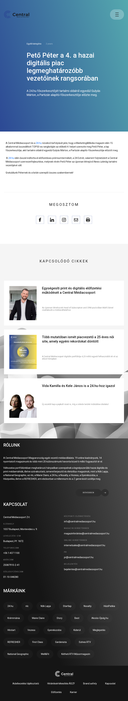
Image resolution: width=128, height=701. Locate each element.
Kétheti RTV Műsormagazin (75, 654)
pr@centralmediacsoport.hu (79, 557)
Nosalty (88, 606)
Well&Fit (45, 654)
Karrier (73, 692)
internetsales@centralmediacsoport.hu (84, 545)
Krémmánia (14, 618)
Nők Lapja (46, 606)
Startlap (67, 606)
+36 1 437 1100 (11, 553)
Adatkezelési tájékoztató (25, 683)
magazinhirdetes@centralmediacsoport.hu (86, 533)
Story (59, 618)
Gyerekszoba (54, 630)
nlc (27, 606)
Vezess (31, 630)
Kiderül (77, 630)
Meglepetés (99, 630)
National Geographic (18, 654)
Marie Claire (38, 618)
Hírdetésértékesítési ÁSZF (61, 683)
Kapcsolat (110, 683)
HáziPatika (109, 606)
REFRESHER (14, 642)
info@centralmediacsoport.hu (80, 521)
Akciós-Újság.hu (100, 618)
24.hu (39, 143)
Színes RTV (85, 642)
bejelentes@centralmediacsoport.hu (83, 569)
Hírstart (11, 630)
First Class (37, 642)
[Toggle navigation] (117, 14)
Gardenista (61, 642)
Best (76, 618)
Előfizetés (56, 692)
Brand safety (90, 683)
